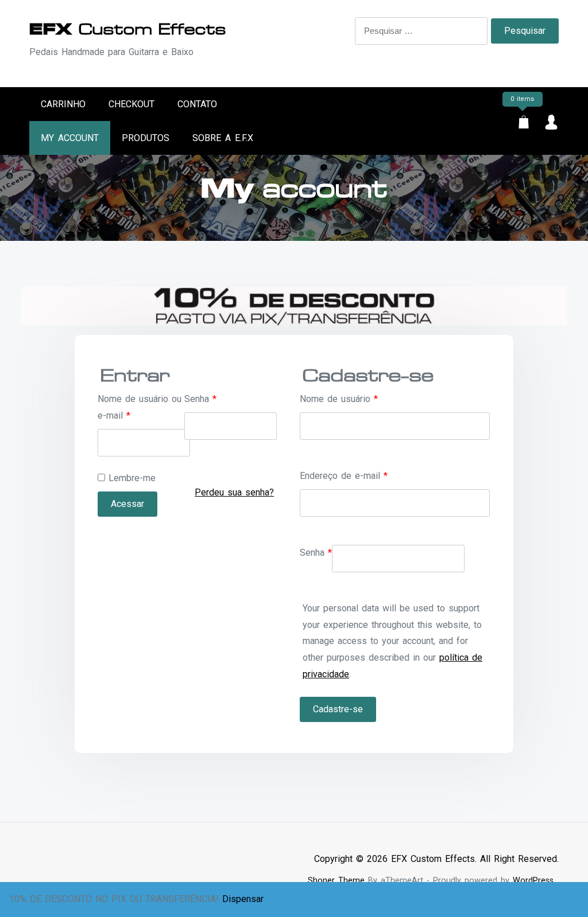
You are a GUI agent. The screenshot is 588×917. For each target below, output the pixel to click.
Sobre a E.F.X (222, 137)
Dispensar (243, 898)
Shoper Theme (336, 880)
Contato (197, 104)
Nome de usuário (339, 398)
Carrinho (63, 104)
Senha (200, 398)
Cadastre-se (338, 709)
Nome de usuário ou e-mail (139, 407)
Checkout (131, 104)
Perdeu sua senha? (234, 492)
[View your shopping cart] (523, 124)
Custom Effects (127, 29)
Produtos (145, 137)
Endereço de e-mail (344, 475)
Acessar (127, 503)
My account (70, 137)
